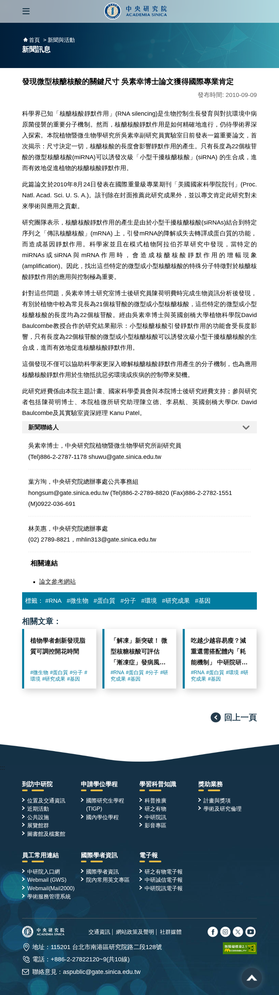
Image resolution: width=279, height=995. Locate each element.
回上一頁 (240, 717)
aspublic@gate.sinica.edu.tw (102, 971)
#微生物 (77, 600)
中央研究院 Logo (136, 11)
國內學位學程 (102, 817)
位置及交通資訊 (46, 800)
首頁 (34, 40)
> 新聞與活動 (59, 40)
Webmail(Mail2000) (51, 888)
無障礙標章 (240, 948)
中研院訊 (155, 817)
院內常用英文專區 (108, 880)
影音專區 (155, 825)
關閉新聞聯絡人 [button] (139, 427)
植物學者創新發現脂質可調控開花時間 (57, 646)
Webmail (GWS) (46, 880)
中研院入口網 (43, 871)
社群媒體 (171, 932)
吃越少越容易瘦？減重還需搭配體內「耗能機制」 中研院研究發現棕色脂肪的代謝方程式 (219, 653)
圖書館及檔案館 (46, 834)
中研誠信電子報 (164, 880)
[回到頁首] (252, 978)
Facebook (213, 932)
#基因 (203, 600)
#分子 (128, 600)
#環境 (149, 600)
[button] (26, 11)
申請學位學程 (99, 784)
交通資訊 (99, 932)
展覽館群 (38, 825)
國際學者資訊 (99, 855)
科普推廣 (155, 800)
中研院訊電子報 (164, 888)
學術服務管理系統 (49, 896)
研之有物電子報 (164, 871)
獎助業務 (210, 784)
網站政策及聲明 (135, 932)
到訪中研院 (37, 784)
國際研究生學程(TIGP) (105, 804)
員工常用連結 (40, 855)
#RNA (53, 600)
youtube (251, 932)
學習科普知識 (158, 784)
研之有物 (155, 809)
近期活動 (38, 809)
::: (2, 767)
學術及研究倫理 (222, 809)
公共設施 (38, 817)
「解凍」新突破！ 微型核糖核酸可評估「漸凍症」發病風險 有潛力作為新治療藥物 (139, 653)
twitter (226, 932)
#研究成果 (176, 600)
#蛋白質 (104, 600)
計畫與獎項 (217, 800)
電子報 (149, 855)
